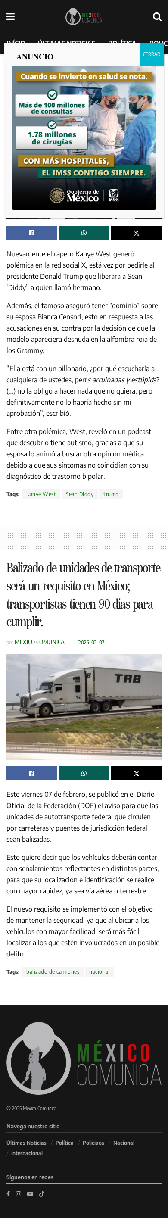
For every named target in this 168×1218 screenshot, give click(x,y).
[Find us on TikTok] (41, 1193)
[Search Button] (157, 16)
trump (111, 494)
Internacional (27, 1153)
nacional (99, 971)
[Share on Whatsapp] (84, 233)
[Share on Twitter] (136, 233)
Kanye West (41, 494)
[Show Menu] (10, 16)
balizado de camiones (52, 971)
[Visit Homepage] (83, 16)
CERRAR (151, 54)
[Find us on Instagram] (18, 1193)
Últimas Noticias (26, 1143)
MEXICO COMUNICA (40, 642)
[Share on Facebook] (31, 233)
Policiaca (93, 1143)
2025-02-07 (91, 642)
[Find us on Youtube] (30, 1193)
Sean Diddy (79, 494)
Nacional (123, 1143)
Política (65, 1143)
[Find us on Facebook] (8, 1193)
